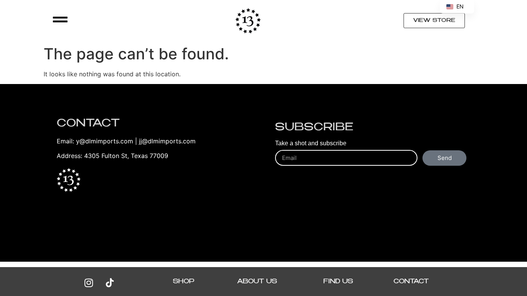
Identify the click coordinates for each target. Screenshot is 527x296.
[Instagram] (88, 282)
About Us (257, 281)
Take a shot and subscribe (310, 143)
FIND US (338, 281)
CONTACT (411, 281)
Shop (183, 281)
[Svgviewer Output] (110, 282)
